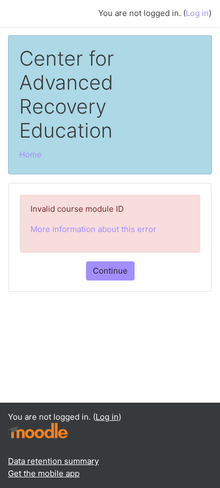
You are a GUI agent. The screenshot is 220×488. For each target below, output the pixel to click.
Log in (197, 13)
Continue (110, 271)
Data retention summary (53, 461)
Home (30, 154)
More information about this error (93, 229)
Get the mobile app (44, 473)
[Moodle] (38, 430)
